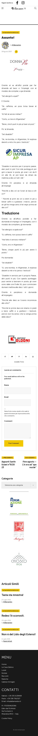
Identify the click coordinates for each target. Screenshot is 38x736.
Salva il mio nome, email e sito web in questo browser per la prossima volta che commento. (17, 414)
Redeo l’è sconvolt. (13, 615)
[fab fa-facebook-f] (16, 3)
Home (4, 664)
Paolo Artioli (7, 641)
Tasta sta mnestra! (12, 595)
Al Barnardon (16, 45)
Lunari (4, 670)
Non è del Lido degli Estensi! (19, 634)
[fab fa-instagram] (22, 3)
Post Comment (13, 443)
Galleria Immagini (8, 682)
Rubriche (5, 679)
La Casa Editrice (8, 667)
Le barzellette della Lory (10, 32)
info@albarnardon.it (14, 701)
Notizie (4, 673)
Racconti (5, 676)
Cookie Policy (7, 718)
